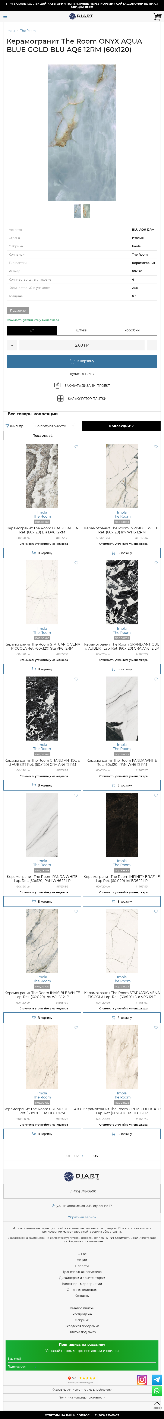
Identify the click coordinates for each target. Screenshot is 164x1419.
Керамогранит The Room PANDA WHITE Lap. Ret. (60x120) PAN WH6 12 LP (42, 879)
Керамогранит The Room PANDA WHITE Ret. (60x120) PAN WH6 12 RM (121, 763)
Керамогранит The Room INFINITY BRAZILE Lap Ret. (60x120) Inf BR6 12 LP (122, 879)
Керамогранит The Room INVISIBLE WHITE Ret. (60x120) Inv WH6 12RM (122, 530)
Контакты (82, 1296)
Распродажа (82, 1314)
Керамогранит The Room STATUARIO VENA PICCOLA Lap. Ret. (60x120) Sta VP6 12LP (122, 995)
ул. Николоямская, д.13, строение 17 (84, 1206)
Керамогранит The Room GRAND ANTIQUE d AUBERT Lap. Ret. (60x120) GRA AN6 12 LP (122, 646)
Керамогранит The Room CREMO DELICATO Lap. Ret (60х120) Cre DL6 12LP (122, 1111)
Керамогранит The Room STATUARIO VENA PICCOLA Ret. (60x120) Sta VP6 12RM (42, 646)
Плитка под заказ (82, 1332)
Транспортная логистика (82, 1272)
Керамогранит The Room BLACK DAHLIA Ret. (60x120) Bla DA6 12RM (42, 530)
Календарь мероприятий (82, 1284)
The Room (28, 31)
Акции (82, 1260)
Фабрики (82, 1320)
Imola (11, 31)
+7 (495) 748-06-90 (82, 1191)
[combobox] (54, 426)
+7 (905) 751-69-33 (106, 1415)
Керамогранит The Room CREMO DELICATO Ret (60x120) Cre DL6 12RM (42, 1111)
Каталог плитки (82, 1308)
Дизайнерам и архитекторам (82, 1278)
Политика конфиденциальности (82, 1397)
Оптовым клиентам (82, 1290)
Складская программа (82, 1326)
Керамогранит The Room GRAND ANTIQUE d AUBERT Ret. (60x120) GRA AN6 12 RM (42, 763)
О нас (82, 1254)
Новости (82, 1266)
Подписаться (17, 1366)
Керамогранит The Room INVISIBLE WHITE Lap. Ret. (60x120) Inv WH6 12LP (42, 995)
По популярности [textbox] (50, 426)
